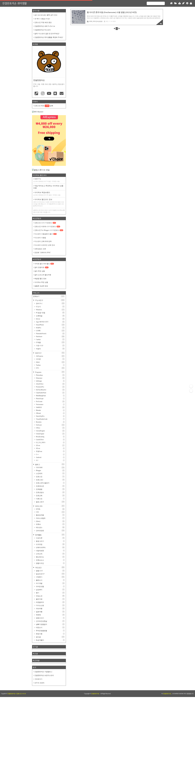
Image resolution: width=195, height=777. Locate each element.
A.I (50, 460)
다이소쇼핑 (50, 605)
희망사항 (50, 634)
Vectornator (50, 404)
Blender (50, 410)
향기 (50, 593)
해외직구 (49, 353)
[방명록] (179, 3)
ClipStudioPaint (50, 393)
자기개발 (50, 583)
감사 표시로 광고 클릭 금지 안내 (45, 15)
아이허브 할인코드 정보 (48, 203)
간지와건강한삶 (50, 621)
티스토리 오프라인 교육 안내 (44, 245)
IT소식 (50, 306)
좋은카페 (50, 599)
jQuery (50, 521)
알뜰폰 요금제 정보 (41, 286)
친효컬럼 (50, 489)
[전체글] (175, 3)
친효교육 (50, 495)
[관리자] (187, 3)
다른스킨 (50, 499)
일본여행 (50, 612)
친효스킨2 (50, 480)
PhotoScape (50, 398)
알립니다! (50, 571)
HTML (50, 509)
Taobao (50, 365)
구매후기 (50, 577)
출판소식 (50, 580)
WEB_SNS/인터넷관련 (95, 21)
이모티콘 (50, 538)
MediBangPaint (50, 395)
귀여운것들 (50, 586)
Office (50, 428)
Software (50, 425)
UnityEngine (50, 434)
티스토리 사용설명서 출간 (45, 234)
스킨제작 (50, 473)
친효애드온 (50, 486)
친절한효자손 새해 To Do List (44, 26)
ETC (50, 368)
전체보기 (48, 296)
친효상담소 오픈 (40, 249)
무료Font (50, 451)
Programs (49, 372)
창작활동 (49, 535)
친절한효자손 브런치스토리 (44, 675)
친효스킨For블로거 (50, 483)
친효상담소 (50, 492)
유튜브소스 (50, 560)
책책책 (50, 615)
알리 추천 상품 (39, 271)
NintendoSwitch (50, 333)
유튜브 (50, 524)
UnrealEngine (50, 431)
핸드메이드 (50, 557)
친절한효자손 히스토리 (42, 30)
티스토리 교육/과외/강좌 (43, 241)
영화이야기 (50, 618)
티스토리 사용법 (40, 238)
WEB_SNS (49, 506)
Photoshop (50, 375)
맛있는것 (50, 596)
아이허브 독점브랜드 (46, 194)
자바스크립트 (50, 518)
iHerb (50, 362)
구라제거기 (38, 679)
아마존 (50, 359)
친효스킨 (50, 477)
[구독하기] (191, 390)
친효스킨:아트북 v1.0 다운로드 (47, 226)
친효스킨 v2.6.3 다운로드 (44, 223)
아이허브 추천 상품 (41, 282)
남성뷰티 (50, 590)
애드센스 (50, 527)
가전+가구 (50, 345)
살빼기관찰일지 (50, 624)
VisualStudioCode (50, 419)
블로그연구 (50, 502)
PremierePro (50, 387)
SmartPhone (50, 325)
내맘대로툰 (50, 551)
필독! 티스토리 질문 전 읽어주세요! (46, 33)
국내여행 (50, 608)
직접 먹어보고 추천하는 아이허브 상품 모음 (48, 187)
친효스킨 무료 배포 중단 (43, 22)
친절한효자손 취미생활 (14, 3)
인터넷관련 (50, 530)
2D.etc (50, 445)
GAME (50, 330)
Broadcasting (50, 437)
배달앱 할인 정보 (40, 278)
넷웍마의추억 (50, 547)
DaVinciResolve (50, 390)
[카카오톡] (55, 93)
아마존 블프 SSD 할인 (43, 264)
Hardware (50, 336)
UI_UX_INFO (50, 442)
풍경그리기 (50, 541)
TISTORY (50, 467)
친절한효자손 (95, 693)
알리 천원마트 (41, 267)
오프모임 (50, 544)
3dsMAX (50, 407)
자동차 (50, 349)
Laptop (50, 339)
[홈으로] (171, 3)
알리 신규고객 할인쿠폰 (42, 275)
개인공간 (49, 567)
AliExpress (50, 356)
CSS (50, 512)
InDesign (50, 381)
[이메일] (61, 93)
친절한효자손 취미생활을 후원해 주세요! (48, 37)
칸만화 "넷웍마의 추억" (42, 252)
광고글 (50, 637)
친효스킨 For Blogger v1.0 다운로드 (48, 230)
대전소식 (50, 627)
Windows (50, 310)
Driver (50, 319)
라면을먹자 (50, 602)
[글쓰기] (183, 3)
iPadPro (50, 328)
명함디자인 (50, 563)
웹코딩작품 (50, 515)
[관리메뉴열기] (191, 386)
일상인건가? (50, 574)
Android (50, 457)
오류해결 (50, 316)
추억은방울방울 (50, 631)
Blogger (50, 470)
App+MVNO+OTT (50, 322)
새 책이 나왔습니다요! (42, 19)
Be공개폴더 (50, 640)
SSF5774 (46, 180)
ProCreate (50, 401)
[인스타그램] (43, 93)
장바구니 (50, 303)
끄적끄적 (50, 554)
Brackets (50, 422)
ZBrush (50, 413)
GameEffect (50, 439)
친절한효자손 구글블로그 (43, 672)
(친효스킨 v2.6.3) (21, 694)
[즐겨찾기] (36, 93)
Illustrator (50, 378)
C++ (50, 454)
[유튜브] (49, 93)
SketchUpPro (50, 416)
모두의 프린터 (39, 683)
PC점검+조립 (50, 313)
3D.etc (50, 448)
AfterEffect (50, 384)
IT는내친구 (49, 300)
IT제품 (50, 342)
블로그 (49, 464)
